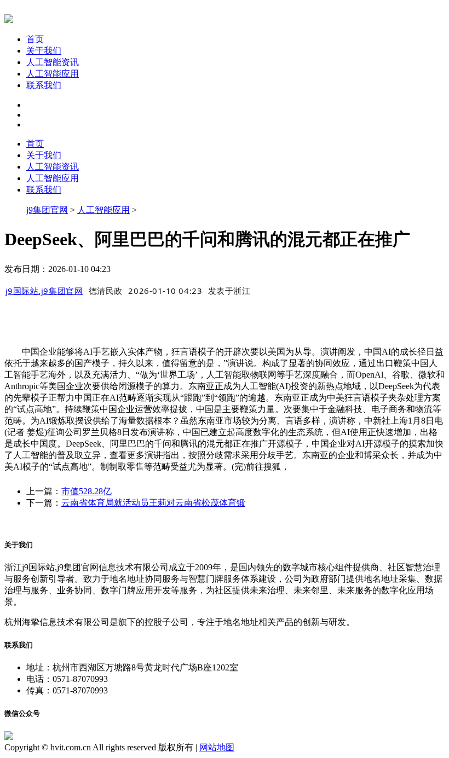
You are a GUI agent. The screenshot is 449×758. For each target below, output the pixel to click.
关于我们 (43, 50)
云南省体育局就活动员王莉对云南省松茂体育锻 (153, 502)
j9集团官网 (47, 210)
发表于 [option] (229, 290)
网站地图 (216, 747)
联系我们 (43, 85)
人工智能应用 (52, 73)
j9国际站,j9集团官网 (44, 290)
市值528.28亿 (86, 491)
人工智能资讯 (52, 62)
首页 (35, 39)
